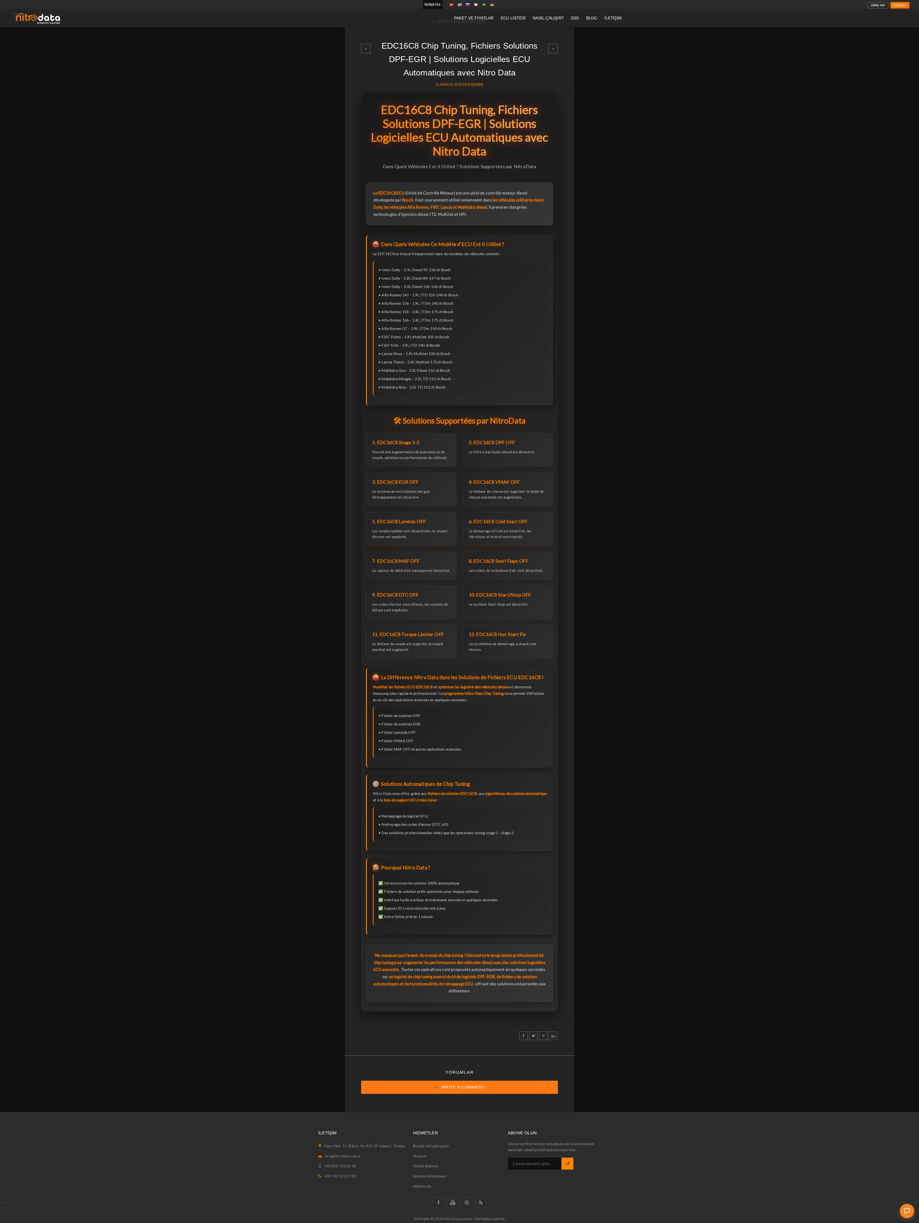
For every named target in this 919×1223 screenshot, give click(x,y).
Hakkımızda (422, 1186)
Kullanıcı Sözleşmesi (429, 1176)
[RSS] (480, 1202)
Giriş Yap (878, 5)
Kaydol (900, 5)
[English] (460, 4)
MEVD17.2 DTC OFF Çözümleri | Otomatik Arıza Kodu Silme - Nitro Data (553, 48)
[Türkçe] (451, 4)
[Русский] (468, 4)
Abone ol (567, 1164)
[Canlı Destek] (907, 1211)
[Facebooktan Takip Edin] (438, 1202)
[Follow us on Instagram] (466, 1202)
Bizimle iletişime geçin (431, 1146)
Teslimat (420, 1156)
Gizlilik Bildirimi (425, 1166)
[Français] (476, 4)
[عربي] (484, 4)
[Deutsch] (492, 4)
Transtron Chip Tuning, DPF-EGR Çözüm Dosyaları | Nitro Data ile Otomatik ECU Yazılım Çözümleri (366, 48)
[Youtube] (452, 1202)
